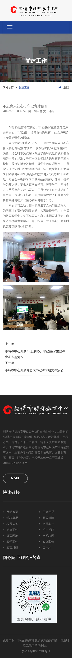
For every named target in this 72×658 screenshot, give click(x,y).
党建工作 (12, 530)
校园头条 (12, 524)
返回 (66, 87)
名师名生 (48, 524)
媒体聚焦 (48, 542)
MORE (15, 478)
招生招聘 (48, 530)
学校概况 (12, 518)
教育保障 (48, 518)
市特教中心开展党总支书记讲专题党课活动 (34, 370)
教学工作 (12, 542)
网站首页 (8, 87)
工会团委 (48, 512)
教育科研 (12, 548)
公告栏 (46, 548)
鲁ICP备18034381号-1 (36, 651)
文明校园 (48, 536)
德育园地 (12, 536)
